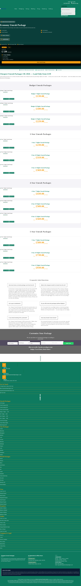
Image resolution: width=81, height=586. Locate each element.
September (2, 473)
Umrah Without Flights (4, 422)
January (1, 458)
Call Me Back (66, 3)
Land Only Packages (3, 420)
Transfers (44, 8)
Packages (21, 8)
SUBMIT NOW (68, 343)
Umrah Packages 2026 (4, 405)
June (1, 467)
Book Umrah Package (41, 62)
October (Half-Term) (3, 475)
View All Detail (6, 98)
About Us (1, 535)
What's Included (3, 524)
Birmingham (2, 433)
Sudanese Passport (3, 504)
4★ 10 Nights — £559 (4, 416)
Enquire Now (11, 98)
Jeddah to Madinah (3, 512)
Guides (50, 8)
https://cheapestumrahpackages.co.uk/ (6, 388)
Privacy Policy (2, 541)
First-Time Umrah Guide (4, 520)
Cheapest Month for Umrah (5, 526)
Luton (1, 437)
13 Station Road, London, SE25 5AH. (6, 386)
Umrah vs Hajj (2, 522)
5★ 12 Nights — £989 (4, 418)
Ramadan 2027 (2, 482)
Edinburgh (2, 443)
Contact (1, 537)
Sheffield (1, 450)
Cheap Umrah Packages (4, 409)
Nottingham (2, 452)
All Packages (2, 403)
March (1, 462)
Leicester (1, 439)
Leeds (1, 448)
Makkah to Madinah (3, 510)
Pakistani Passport (3, 493)
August (1, 471)
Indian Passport (2, 495)
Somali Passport (3, 499)
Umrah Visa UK (3, 491)
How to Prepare (3, 529)
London (1, 428)
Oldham (1, 454)
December (2, 480)
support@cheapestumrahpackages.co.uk (12, 374)
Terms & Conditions (3, 539)
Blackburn (2, 441)
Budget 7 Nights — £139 (4, 411)
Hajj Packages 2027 (3, 424)
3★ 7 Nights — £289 (3, 413)
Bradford (1, 435)
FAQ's (1, 548)
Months (32, 8)
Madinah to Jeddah (3, 514)
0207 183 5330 (71, 1)
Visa (38, 8)
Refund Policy (2, 543)
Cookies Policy (2, 545)
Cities (27, 8)
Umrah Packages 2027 (4, 407)
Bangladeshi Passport (3, 497)
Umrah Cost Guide (3, 518)
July (0, 469)
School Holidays (3, 484)
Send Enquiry (64, 15)
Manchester (2, 430)
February (1, 460)
